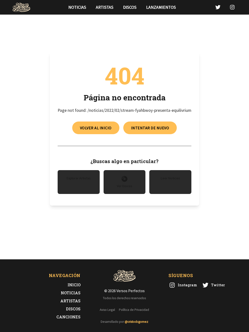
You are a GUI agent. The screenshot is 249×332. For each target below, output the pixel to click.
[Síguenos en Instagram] (232, 7)
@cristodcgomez (136, 322)
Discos (129, 7)
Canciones (68, 316)
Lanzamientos (161, 7)
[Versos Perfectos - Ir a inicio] (21, 7)
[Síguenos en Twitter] (218, 7)
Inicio (74, 284)
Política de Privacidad (134, 310)
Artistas (104, 7)
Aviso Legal (107, 310)
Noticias (77, 7)
